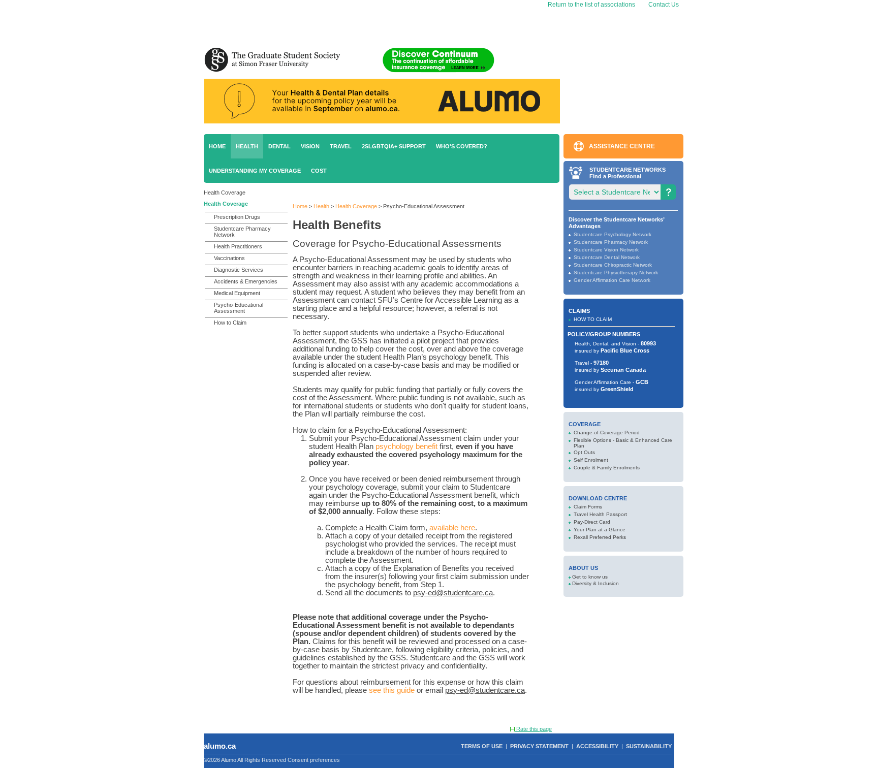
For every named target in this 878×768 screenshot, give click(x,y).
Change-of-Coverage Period (607, 432)
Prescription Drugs (237, 217)
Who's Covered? (461, 146)
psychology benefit (407, 446)
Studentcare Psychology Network (612, 234)
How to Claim (230, 322)
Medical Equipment (237, 293)
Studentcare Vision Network (606, 249)
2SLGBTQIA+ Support (394, 146)
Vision (310, 146)
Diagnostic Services (238, 270)
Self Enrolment (591, 460)
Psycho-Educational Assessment (238, 308)
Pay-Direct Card (592, 522)
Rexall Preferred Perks (600, 537)
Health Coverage (224, 192)
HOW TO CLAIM (593, 319)
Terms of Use (482, 746)
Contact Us (663, 4)
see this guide (392, 690)
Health (247, 146)
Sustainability (649, 746)
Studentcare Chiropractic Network (613, 265)
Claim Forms (588, 506)
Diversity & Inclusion (595, 583)
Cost (319, 171)
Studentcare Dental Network (607, 257)
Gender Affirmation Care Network (612, 280)
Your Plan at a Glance (599, 529)
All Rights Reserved (261, 760)
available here (452, 528)
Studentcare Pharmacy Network (242, 232)
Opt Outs (584, 452)
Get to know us (590, 577)
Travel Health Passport (600, 514)
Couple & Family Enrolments (607, 467)
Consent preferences (314, 760)
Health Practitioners (238, 246)
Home (217, 146)
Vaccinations (229, 258)
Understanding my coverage (255, 171)
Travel (341, 146)
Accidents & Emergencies (245, 281)
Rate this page (533, 729)
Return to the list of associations (590, 4)
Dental (279, 146)
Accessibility (597, 746)
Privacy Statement (539, 746)
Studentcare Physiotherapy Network (616, 272)
